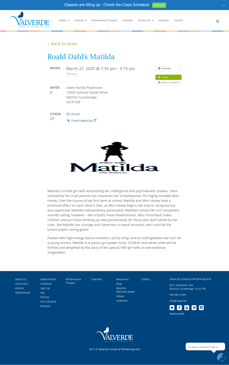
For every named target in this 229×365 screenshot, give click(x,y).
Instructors (21, 283)
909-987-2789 (178, 294)
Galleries (164, 20)
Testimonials (22, 292)
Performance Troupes (104, 20)
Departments (48, 279)
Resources (144, 20)
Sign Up (45, 288)
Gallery (146, 279)
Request (45, 306)
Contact (178, 20)
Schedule (46, 283)
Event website (81, 120)
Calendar (127, 20)
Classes (78, 20)
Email (75, 114)
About (62, 20)
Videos (120, 296)
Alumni (19, 288)
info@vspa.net (178, 300)
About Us (20, 279)
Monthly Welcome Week (125, 289)
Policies (44, 297)
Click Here (159, 5)
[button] (168, 82)
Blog (118, 283)
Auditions (122, 300)
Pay (42, 292)
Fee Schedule (48, 301)
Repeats (73, 73)
